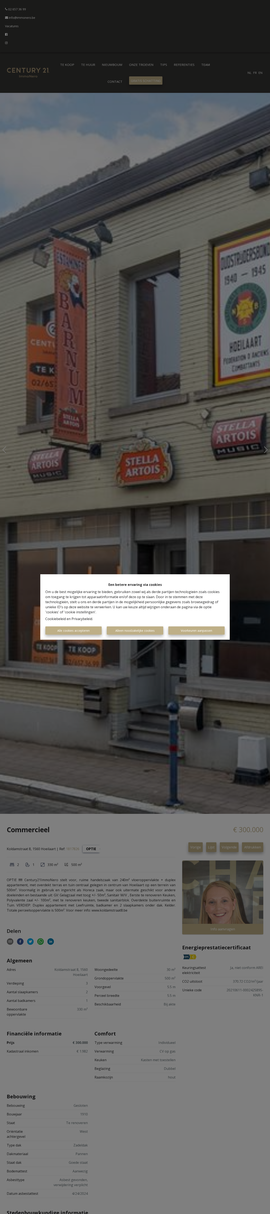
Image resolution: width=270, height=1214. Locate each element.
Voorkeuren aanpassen (196, 631)
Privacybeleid (82, 618)
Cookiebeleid (55, 618)
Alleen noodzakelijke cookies (135, 631)
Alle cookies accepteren (73, 631)
